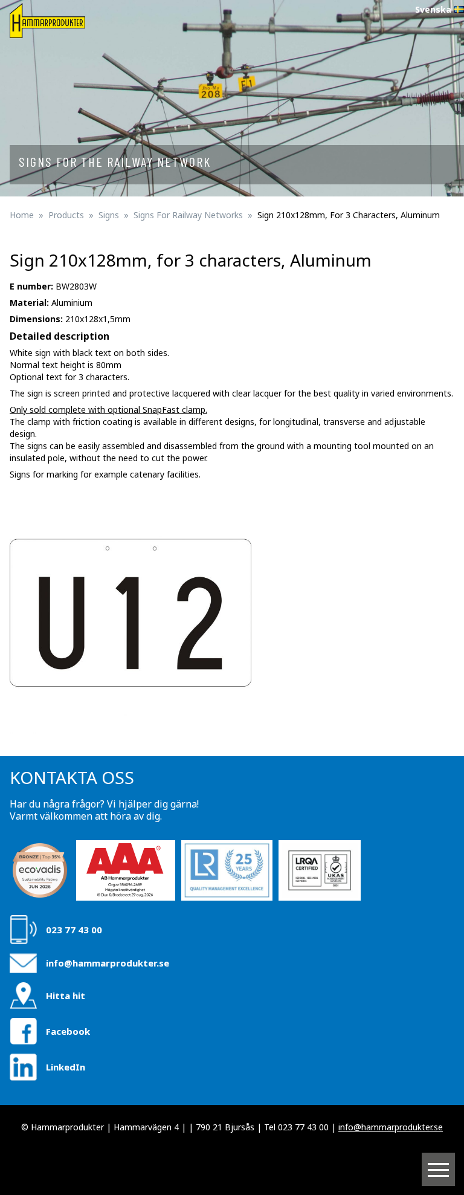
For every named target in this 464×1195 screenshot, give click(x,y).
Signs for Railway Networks (188, 215)
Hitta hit (65, 995)
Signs (108, 215)
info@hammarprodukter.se (107, 963)
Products (66, 215)
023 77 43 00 (74, 930)
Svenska (433, 9)
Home (22, 215)
